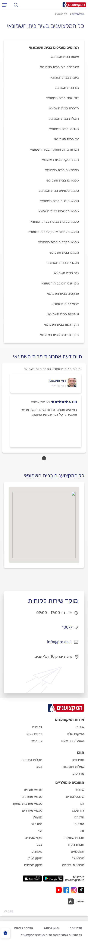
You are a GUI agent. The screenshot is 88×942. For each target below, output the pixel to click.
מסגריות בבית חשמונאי (63, 263)
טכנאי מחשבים (32, 797)
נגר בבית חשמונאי (66, 273)
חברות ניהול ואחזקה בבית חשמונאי (54, 149)
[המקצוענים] (74, 4)
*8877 (67, 627)
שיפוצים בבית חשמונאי (63, 314)
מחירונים (78, 760)
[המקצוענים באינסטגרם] (74, 890)
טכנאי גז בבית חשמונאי (62, 180)
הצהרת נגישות (23, 928)
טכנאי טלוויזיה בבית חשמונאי (58, 191)
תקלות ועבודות (31, 760)
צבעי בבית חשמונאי (65, 304)
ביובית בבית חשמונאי (64, 77)
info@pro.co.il (59, 642)
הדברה (79, 817)
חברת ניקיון (76, 844)
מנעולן (37, 817)
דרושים (37, 727)
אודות (80, 727)
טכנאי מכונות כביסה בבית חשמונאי (54, 221)
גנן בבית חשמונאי (66, 88)
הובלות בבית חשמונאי (63, 118)
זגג (82, 831)
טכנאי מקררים (32, 810)
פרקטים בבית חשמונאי (63, 294)
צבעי (39, 844)
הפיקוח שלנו (75, 734)
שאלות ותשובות (73, 767)
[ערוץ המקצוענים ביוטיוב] (59, 890)
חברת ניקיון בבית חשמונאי (60, 160)
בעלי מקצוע (78, 14)
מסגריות (36, 824)
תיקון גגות (35, 858)
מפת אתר (76, 928)
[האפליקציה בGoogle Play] (53, 878)
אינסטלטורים (75, 797)
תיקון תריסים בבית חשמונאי (59, 335)
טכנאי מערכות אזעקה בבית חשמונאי (53, 232)
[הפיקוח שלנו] (5, 933)
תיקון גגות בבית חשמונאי (61, 324)
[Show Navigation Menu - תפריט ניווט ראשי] (4, 4)
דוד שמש (78, 810)
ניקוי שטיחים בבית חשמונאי (60, 283)
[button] (76, 901)
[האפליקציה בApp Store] (32, 878)
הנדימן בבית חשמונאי (64, 129)
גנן (82, 803)
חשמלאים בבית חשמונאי (62, 170)
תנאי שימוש (51, 928)
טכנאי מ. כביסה (73, 865)
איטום (80, 790)
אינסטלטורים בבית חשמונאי (59, 67)
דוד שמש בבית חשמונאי (62, 98)
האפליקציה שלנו (72, 741)
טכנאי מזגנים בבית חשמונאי (59, 201)
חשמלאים (77, 851)
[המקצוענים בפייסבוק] (67, 890)
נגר (39, 831)
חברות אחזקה (74, 838)
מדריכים (78, 773)
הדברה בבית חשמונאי (63, 108)
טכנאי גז (78, 858)
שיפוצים (36, 851)
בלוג (39, 767)
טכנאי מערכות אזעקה (27, 803)
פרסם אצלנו (33, 734)
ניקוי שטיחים (33, 838)
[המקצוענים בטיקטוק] (81, 890)
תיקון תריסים (33, 865)
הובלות (79, 824)
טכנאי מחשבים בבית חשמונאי (58, 211)
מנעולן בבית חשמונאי (64, 252)
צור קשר (36, 741)
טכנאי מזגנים (33, 790)
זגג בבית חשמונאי (66, 139)
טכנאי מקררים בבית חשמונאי (58, 242)
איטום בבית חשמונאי (64, 57)
